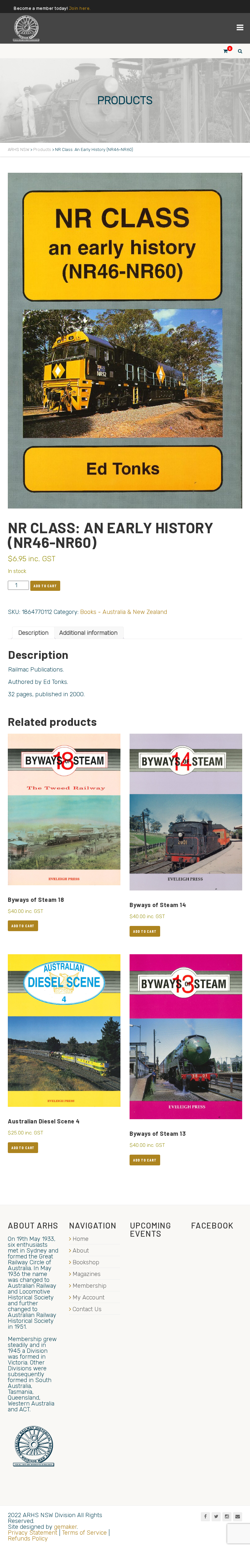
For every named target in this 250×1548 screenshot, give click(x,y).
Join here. (80, 8)
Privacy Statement (32, 1532)
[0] (223, 51)
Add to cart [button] (23, 925)
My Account (88, 1297)
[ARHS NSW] (26, 28)
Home (81, 1239)
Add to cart (45, 585)
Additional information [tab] (88, 632)
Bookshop (86, 1262)
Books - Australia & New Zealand (123, 612)
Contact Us (87, 1309)
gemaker (65, 1526)
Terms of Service (84, 1532)
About (81, 1251)
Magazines (87, 1274)
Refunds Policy (28, 1538)
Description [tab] (33, 632)
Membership (89, 1286)
